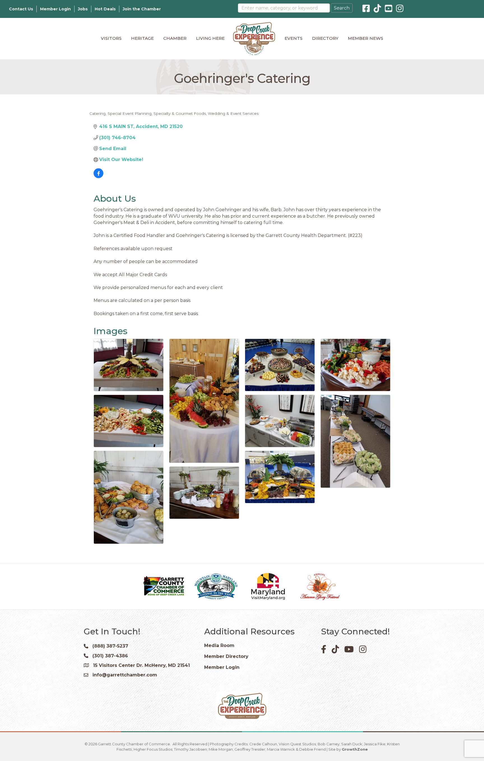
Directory (325, 38)
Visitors (111, 38)
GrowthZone (355, 749)
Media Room (219, 645)
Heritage (142, 38)
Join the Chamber (142, 8)
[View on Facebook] (98, 176)
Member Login (55, 8)
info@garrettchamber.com (124, 675)
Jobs (83, 8)
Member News (365, 38)
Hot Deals (105, 8)
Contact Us (21, 8)
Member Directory (226, 656)
